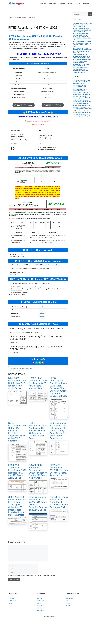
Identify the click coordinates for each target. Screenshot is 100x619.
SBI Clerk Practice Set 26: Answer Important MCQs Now (82, 104)
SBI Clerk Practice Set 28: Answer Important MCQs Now (82, 97)
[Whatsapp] (39, 362)
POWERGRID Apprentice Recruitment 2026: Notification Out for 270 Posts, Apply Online (38, 471)
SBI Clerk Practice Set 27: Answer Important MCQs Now (82, 100)
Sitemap (68, 605)
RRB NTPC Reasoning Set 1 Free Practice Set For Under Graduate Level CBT (81, 82)
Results (78, 3)
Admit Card (86, 3)
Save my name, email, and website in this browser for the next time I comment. (33, 575)
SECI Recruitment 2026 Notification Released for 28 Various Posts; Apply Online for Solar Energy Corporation (58, 431)
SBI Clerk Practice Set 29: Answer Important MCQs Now (82, 93)
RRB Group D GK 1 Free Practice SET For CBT (80, 89)
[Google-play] (42, 362)
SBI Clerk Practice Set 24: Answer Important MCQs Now (82, 111)
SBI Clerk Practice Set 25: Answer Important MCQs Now (82, 107)
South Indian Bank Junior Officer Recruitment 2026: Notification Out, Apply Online (59, 502)
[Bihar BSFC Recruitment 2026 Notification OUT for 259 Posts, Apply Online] (17, 403)
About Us (12, 598)
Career (11, 603)
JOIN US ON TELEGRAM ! (23, 105)
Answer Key (62, 3)
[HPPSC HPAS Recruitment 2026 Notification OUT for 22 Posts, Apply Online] (38, 400)
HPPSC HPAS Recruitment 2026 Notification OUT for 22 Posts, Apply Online (38, 383)
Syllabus (70, 3)
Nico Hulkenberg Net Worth (16, 370)
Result (39, 603)
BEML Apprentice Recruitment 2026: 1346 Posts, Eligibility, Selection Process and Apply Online (38, 503)
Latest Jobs (43, 3)
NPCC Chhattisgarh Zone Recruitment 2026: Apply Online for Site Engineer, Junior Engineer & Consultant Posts (59, 387)
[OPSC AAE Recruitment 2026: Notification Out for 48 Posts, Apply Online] (59, 487)
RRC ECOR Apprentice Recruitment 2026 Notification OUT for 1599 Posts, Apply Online (17, 471)
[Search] (90, 14)
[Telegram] (36, 362)
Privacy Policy (70, 598)
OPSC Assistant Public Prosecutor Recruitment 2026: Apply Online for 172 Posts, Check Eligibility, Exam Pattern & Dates (17, 506)
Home (11, 17)
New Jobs (40, 598)
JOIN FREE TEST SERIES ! (52, 105)
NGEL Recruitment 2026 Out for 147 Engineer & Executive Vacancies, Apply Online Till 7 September (17, 432)
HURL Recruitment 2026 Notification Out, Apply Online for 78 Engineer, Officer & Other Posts (38, 431)
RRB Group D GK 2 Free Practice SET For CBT (80, 86)
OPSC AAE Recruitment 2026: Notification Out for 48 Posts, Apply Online (59, 470)
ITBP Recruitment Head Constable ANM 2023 (21, 368)
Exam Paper (52, 3)
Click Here (42, 307)
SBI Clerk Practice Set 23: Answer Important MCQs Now (82, 115)
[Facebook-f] (33, 362)
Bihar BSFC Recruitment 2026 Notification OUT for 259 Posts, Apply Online (17, 383)
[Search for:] (80, 14)
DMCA (67, 600)
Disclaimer (69, 603)
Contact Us (12, 600)
